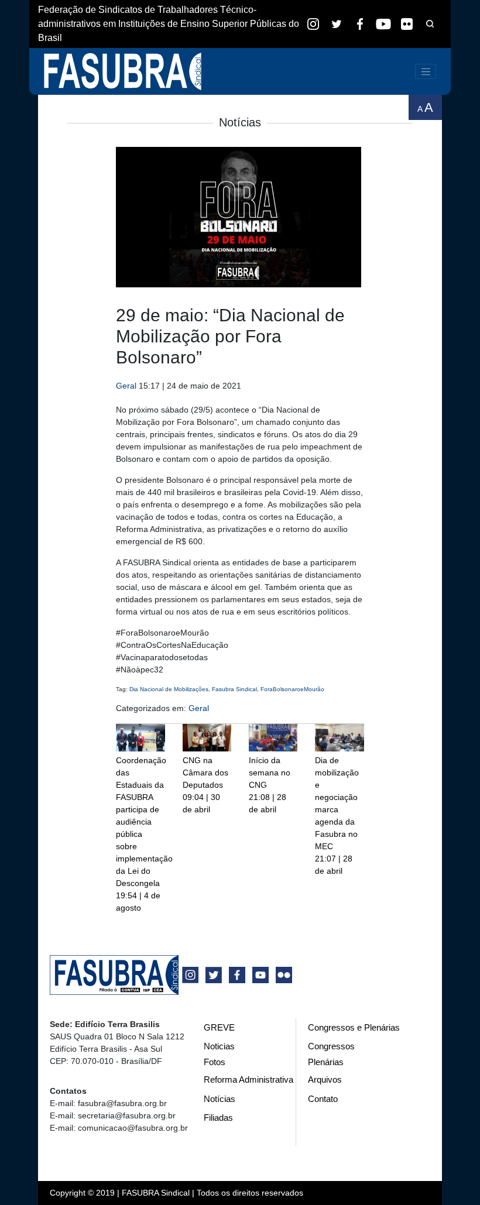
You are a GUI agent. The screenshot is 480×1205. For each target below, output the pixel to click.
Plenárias (326, 1062)
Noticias (219, 1046)
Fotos (214, 1062)
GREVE (219, 1027)
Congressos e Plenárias (354, 1027)
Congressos (331, 1046)
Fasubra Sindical (234, 689)
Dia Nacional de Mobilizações (168, 689)
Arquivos (325, 1079)
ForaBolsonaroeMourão (292, 689)
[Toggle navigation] (425, 71)
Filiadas (218, 1117)
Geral (126, 385)
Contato (323, 1099)
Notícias (219, 1099)
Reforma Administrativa (248, 1079)
